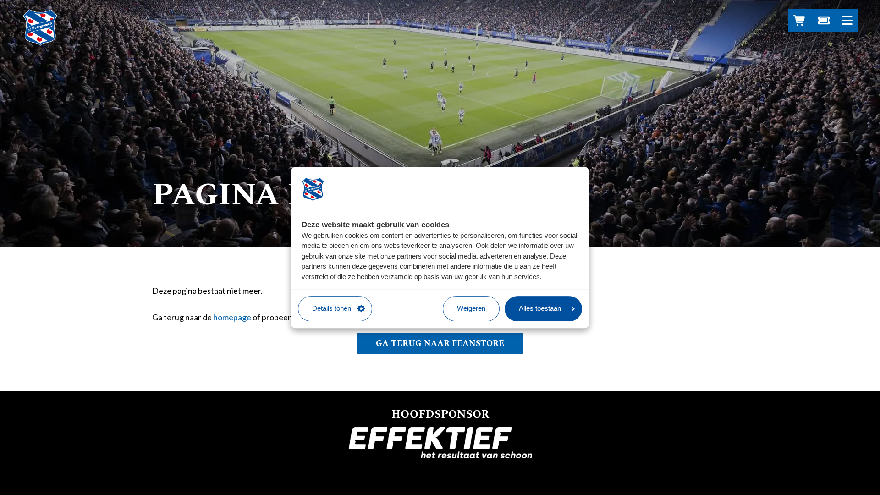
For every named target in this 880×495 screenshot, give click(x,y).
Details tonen (331, 308)
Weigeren (471, 308)
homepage (232, 317)
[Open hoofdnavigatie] (847, 20)
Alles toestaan (540, 308)
